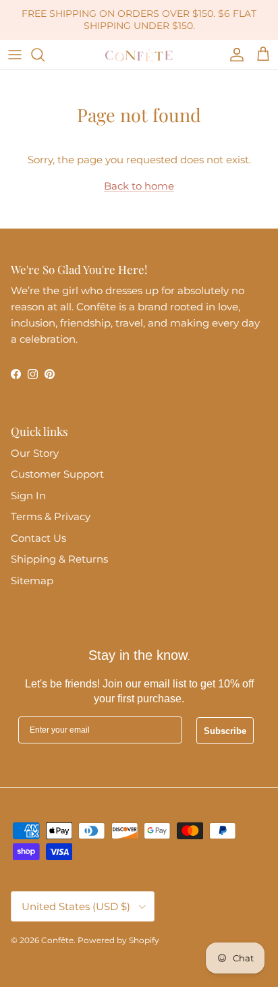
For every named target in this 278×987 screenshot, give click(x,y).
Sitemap (32, 580)
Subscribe (225, 731)
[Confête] (139, 54)
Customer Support (57, 474)
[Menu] (15, 54)
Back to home (139, 185)
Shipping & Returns (59, 559)
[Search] (44, 54)
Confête (57, 940)
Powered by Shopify (118, 940)
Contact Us (38, 538)
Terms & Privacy (50, 516)
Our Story (35, 453)
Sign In (28, 495)
